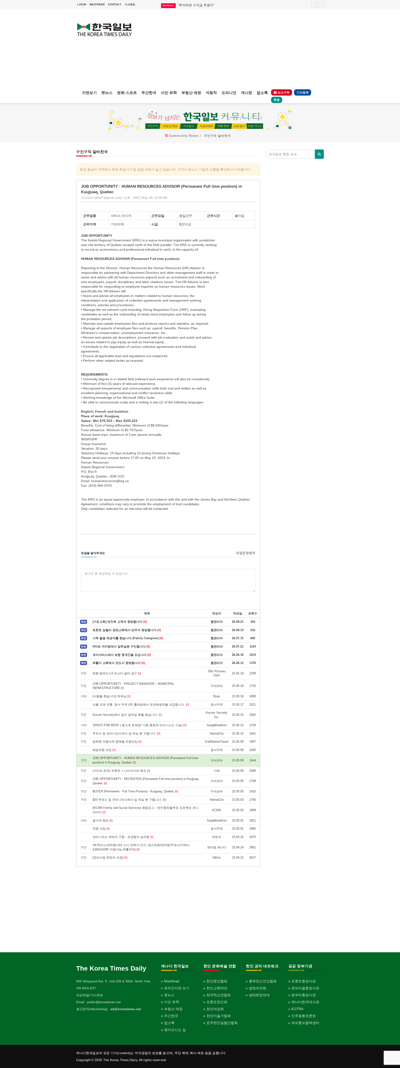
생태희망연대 (259, 995)
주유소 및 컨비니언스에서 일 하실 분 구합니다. (126, 733)
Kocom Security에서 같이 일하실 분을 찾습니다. (127, 714)
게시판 (246, 93)
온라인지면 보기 (176, 988)
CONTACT (115, 4)
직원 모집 (101, 828)
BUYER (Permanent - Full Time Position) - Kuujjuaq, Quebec (135, 791)
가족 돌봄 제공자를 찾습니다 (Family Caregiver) (128, 638)
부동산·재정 (191, 93)
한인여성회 (215, 1009)
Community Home (183, 135)
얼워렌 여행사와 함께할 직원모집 (117, 741)
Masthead (171, 981)
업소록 (262, 93)
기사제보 (130, 4)
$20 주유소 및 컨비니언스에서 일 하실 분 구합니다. (129, 799)
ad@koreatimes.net (125, 1009)
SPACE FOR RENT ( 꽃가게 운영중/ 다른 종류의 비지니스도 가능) (139, 725)
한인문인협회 (216, 981)
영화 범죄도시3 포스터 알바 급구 (117, 673)
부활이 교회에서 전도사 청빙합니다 (119, 663)
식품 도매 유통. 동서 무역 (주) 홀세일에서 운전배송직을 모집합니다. (141, 704)
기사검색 (303, 92)
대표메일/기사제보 (89, 995)
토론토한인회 (216, 1002)
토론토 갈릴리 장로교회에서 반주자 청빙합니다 (127, 630)
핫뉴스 (106, 93)
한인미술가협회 (218, 1016)
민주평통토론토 (303, 1016)
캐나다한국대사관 (305, 1002)
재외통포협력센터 (305, 1023)
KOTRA (297, 1009)
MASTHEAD (97, 4)
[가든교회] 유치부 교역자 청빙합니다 (120, 621)
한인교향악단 (216, 988)
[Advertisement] (232, 48)
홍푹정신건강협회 (263, 981)
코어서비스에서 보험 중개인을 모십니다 (122, 655)
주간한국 (148, 93)
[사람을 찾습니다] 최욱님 (111, 696)
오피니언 (229, 93)
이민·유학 (169, 93)
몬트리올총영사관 (305, 988)
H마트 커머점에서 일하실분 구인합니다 (121, 646)
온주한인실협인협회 (222, 1023)
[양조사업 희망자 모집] (110, 857)
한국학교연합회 (218, 995)
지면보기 (89, 93)
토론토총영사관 (303, 981)
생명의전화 (257, 988)
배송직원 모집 (104, 750)
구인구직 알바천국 (217, 135)
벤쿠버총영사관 (303, 995)
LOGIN (81, 4)
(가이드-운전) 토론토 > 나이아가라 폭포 (121, 770)
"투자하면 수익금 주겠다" (196, 5)
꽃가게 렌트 (102, 820)
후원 (277, 100)
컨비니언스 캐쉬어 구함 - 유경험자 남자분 (123, 837)
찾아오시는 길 (175, 1030)
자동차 (211, 93)
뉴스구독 (283, 92)
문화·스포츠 (127, 93)
